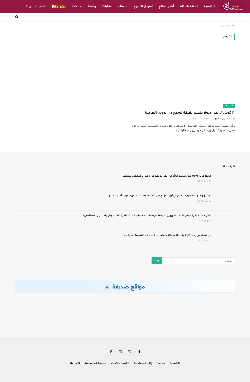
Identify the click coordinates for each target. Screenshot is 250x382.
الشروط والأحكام (120, 363)
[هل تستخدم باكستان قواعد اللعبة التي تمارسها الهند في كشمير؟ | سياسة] (225, 240)
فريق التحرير (221, 119)
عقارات (107, 6)
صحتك (123, 6)
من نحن (161, 363)
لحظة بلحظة (189, 6)
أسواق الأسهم (143, 6)
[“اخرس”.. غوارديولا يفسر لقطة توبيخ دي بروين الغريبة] (181, 78)
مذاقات (77, 6)
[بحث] (17, 17)
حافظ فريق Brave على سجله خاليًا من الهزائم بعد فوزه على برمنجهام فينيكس (166, 176)
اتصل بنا (75, 363)
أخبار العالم (166, 6)
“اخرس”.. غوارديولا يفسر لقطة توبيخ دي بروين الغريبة (190, 113)
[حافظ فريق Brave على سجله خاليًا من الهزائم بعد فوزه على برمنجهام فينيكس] (225, 181)
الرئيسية (209, 6)
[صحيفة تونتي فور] (233, 6)
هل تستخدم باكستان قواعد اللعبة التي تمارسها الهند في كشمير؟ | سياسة (167, 235)
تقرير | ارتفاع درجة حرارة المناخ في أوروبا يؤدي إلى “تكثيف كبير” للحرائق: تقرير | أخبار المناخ (160, 196)
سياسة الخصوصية (95, 363)
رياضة (92, 6)
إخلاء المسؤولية (143, 363)
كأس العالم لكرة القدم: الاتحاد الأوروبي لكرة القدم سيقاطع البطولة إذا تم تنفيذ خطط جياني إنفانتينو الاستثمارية (147, 216)
